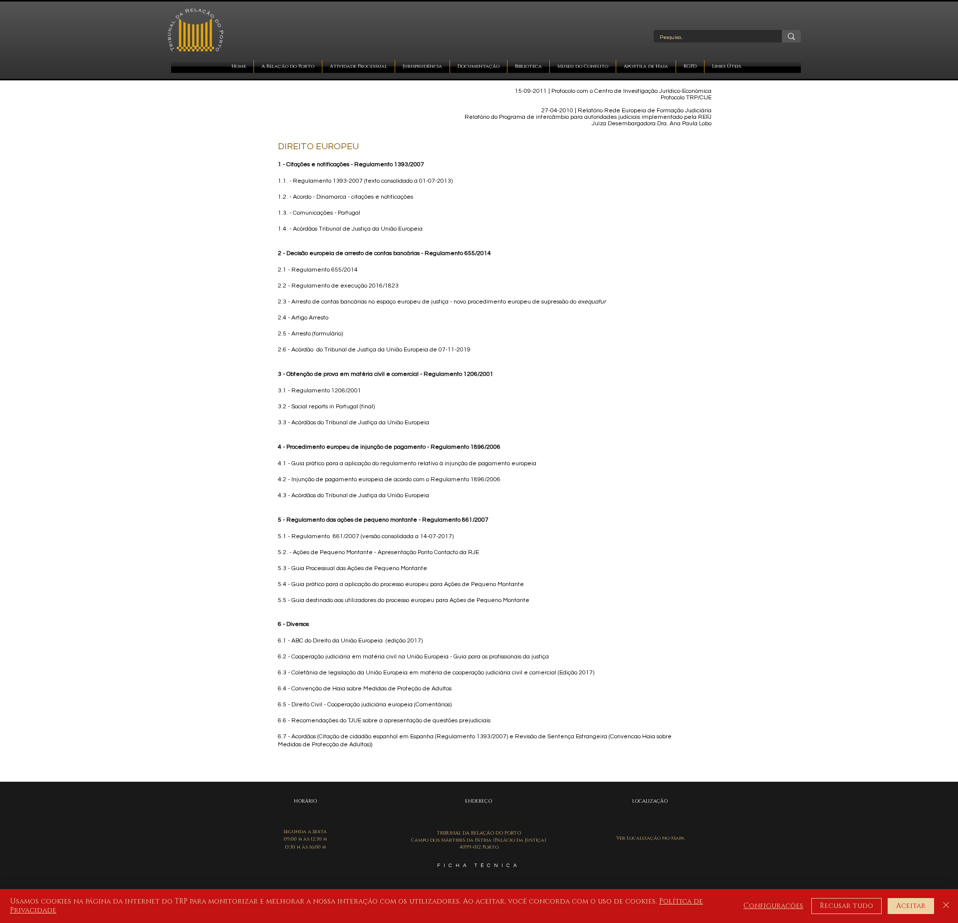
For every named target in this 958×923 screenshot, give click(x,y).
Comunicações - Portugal (326, 213)
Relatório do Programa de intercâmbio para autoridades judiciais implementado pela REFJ (588, 117)
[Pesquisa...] (791, 36)
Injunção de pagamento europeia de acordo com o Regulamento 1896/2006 (395, 479)
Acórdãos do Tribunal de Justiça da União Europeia (360, 422)
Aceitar (911, 906)
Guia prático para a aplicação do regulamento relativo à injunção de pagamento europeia (413, 463)
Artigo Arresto (309, 317)
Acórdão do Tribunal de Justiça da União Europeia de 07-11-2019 (381, 349)
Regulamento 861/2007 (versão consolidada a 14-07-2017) (372, 536)
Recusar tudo (846, 906)
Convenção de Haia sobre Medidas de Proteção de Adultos (371, 688)
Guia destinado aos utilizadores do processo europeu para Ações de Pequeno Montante (410, 600)
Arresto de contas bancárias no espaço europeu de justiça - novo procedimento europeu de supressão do (448, 302)
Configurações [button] (773, 906)
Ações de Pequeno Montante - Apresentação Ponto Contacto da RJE (386, 552)
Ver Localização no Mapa (650, 838)
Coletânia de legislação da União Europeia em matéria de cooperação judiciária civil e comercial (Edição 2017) (442, 672)
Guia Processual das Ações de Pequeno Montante (359, 568)
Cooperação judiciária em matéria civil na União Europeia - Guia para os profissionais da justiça (420, 656)
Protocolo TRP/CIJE (686, 97)
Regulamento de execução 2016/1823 (345, 286)
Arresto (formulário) (317, 333)
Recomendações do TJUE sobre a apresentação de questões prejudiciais (390, 720)
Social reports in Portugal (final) (333, 406)
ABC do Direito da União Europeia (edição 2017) (357, 640)
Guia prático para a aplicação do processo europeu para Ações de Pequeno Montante (407, 584)
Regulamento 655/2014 (324, 270)
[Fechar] (946, 906)
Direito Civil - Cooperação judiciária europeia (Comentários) (371, 704)
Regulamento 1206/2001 (326, 390)
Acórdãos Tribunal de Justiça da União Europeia (358, 229)
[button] (288, 66)
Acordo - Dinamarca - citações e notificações (353, 197)
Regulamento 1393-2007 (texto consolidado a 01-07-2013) (373, 181)
